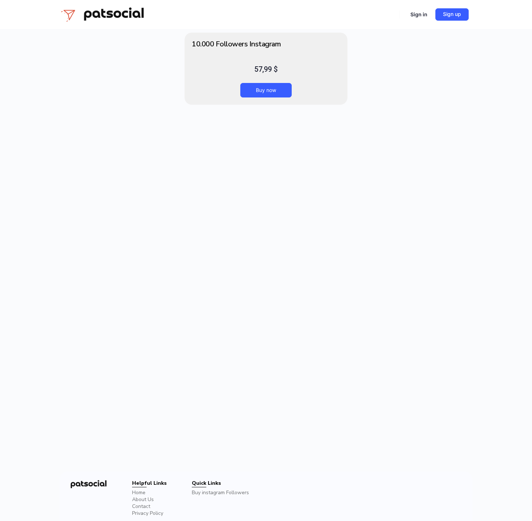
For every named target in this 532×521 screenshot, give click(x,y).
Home (138, 492)
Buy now (266, 90)
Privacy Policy (147, 513)
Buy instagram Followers (220, 492)
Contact (141, 506)
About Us (143, 499)
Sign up (452, 14)
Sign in (418, 14)
